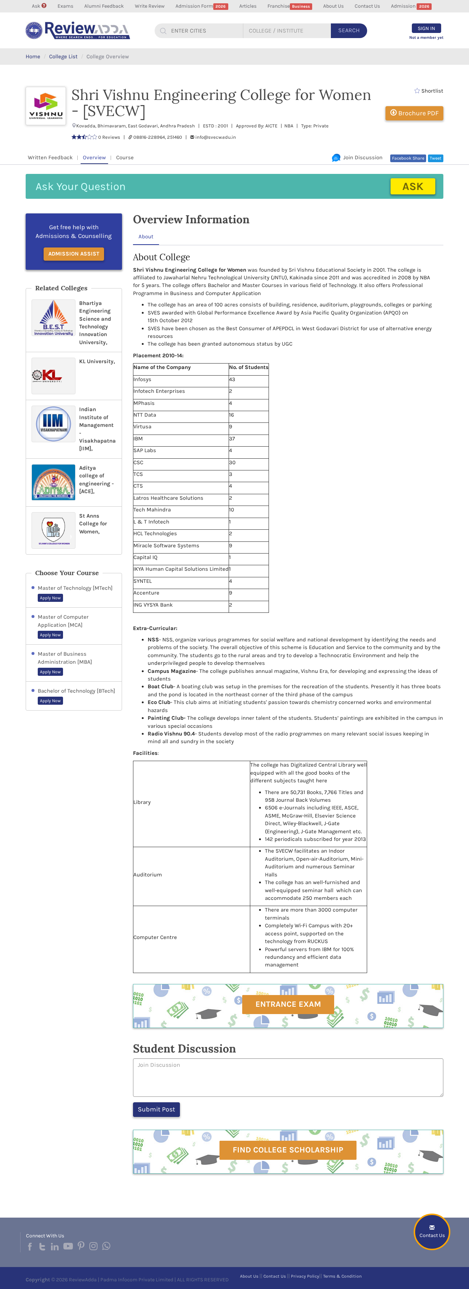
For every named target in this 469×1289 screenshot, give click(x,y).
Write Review (150, 6)
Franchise (288, 6)
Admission (410, 6)
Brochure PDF (418, 113)
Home (33, 56)
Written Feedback (50, 157)
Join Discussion (361, 157)
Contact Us (367, 6)
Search (349, 30)
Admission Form (201, 6)
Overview (94, 157)
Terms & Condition (342, 1276)
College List (63, 56)
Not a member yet (426, 37)
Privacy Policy (305, 1276)
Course (125, 157)
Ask (36, 6)
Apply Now (50, 597)
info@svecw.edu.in (215, 137)
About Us (333, 6)
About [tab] (146, 236)
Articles (247, 6)
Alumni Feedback (104, 6)
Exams (65, 6)
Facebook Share (408, 158)
